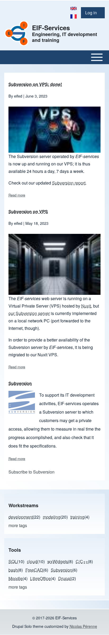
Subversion (61, 570)
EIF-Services (51, 27)
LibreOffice (40, 578)
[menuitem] (93, 12)
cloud (32, 561)
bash (13, 570)
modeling (51, 517)
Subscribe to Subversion (31, 472)
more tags (17, 525)
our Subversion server (29, 313)
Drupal (64, 578)
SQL (12, 561)
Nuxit (86, 306)
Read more (16, 195)
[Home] (16, 33)
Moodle (15, 578)
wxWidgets (57, 561)
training (77, 517)
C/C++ (82, 561)
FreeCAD (34, 570)
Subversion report (68, 183)
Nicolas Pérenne (83, 626)
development (20, 517)
